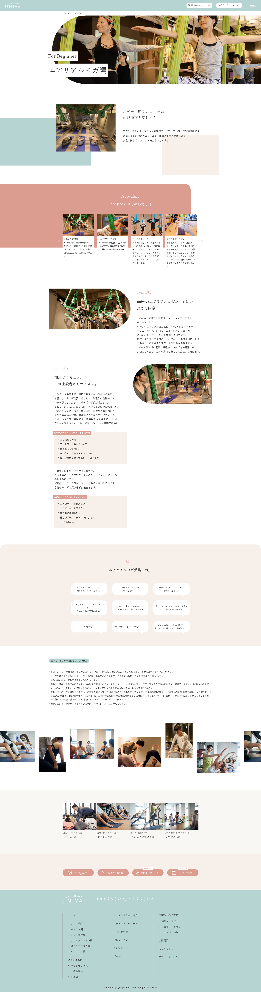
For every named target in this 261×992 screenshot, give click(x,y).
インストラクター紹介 (125, 915)
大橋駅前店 (77, 971)
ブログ (117, 956)
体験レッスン (120, 940)
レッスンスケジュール (125, 923)
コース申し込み (169, 932)
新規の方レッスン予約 (201, 5)
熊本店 (74, 977)
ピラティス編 (78, 951)
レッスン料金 (120, 932)
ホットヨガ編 (78, 935)
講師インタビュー (171, 921)
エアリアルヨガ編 (80, 946)
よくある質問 (166, 949)
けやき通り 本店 (79, 965)
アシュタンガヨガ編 (82, 940)
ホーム (71, 915)
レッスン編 (77, 929)
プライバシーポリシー (171, 957)
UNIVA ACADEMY (169, 915)
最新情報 (118, 948)
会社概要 (163, 940)
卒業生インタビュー (172, 927)
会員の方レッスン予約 (230, 5)
